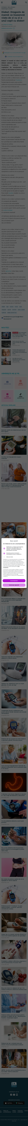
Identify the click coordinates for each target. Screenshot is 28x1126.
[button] (14, 557)
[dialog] (14, 563)
